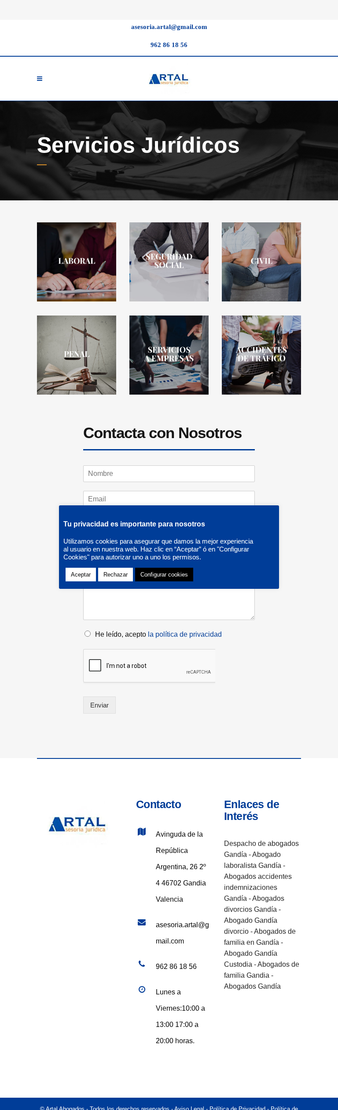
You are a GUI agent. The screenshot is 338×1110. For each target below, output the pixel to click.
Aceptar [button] (81, 574)
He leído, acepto (158, 634)
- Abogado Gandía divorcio (252, 920)
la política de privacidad (185, 634)
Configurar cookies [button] (164, 574)
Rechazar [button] (115, 574)
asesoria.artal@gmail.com (169, 26)
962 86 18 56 (169, 44)
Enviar (99, 705)
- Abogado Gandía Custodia (253, 953)
